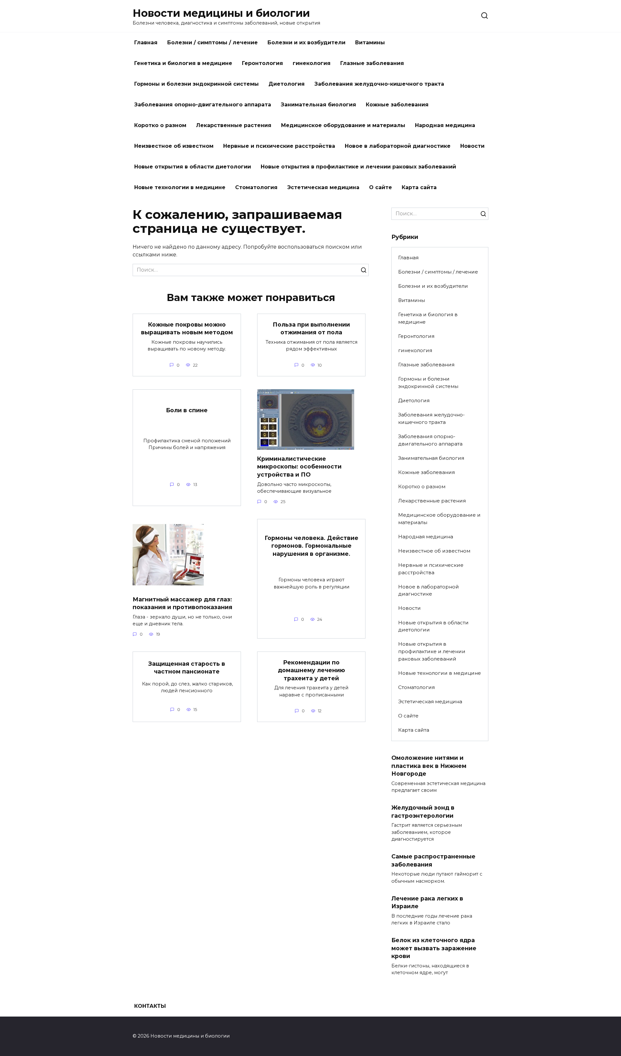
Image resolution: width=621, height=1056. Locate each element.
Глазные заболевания (372, 63)
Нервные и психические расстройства (279, 146)
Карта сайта (419, 187)
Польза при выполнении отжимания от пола (311, 328)
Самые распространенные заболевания (433, 860)
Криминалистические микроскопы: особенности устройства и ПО (299, 466)
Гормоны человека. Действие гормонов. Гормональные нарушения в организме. (311, 545)
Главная (146, 42)
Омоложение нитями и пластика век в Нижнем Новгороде (428, 765)
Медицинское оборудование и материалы (343, 125)
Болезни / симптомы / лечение (212, 42)
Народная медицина (445, 125)
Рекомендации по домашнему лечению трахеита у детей (311, 670)
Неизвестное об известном (173, 146)
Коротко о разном (160, 125)
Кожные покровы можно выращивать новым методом (187, 328)
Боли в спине (187, 410)
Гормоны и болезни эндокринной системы (196, 84)
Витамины (370, 42)
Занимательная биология (318, 105)
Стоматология (256, 187)
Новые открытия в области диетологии (192, 167)
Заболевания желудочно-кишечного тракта (379, 84)
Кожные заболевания (397, 105)
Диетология (286, 84)
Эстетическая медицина (323, 187)
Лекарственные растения (233, 125)
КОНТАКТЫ (150, 1006)
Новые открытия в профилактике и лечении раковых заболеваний (358, 167)
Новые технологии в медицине (179, 187)
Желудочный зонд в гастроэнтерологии (422, 811)
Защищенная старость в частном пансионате (186, 667)
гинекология (312, 63)
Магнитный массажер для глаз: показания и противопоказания (182, 603)
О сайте (380, 187)
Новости (472, 146)
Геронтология (262, 63)
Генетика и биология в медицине (183, 63)
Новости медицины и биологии (221, 13)
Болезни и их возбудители (306, 42)
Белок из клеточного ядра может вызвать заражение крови (433, 948)
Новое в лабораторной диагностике (398, 146)
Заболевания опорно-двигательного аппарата (202, 105)
